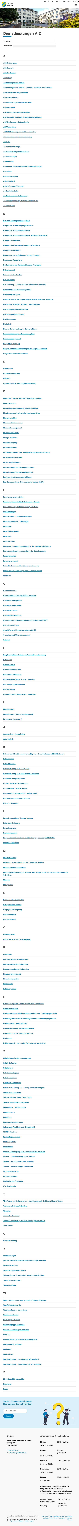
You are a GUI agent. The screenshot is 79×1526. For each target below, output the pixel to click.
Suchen (8, 1416)
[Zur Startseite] (7, 5)
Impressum (62, 1518)
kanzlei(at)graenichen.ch (17, 1453)
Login (69, 1)
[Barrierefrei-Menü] (77, 1)
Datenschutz (45, 1516)
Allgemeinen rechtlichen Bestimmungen (22, 1521)
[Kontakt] (56, 1)
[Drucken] (64, 1)
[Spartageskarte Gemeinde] (48, 1)
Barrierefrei (54, 1518)
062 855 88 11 (14, 1450)
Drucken (69, 1518)
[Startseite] (44, 1)
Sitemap (69, 1520)
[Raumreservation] (52, 1)
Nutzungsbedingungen (57, 1516)
